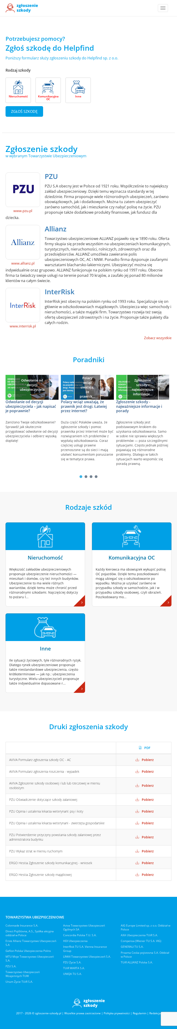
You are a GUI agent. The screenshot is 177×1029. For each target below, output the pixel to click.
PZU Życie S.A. (72, 962)
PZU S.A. (11, 966)
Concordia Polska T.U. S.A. (80, 935)
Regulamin (139, 1013)
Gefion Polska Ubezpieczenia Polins (28, 951)
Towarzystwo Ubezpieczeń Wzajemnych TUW (23, 974)
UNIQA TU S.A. (72, 974)
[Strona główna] (21, 8)
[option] (33, 410)
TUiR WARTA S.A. (74, 968)
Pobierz (147, 760)
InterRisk (59, 291)
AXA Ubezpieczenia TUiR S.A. (139, 935)
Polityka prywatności (117, 1013)
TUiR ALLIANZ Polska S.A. (137, 962)
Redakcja (155, 1013)
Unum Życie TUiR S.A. (19, 982)
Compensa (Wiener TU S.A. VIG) (141, 941)
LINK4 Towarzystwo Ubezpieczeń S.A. (87, 957)
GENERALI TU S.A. (132, 947)
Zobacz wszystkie (157, 337)
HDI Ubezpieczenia (75, 941)
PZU (51, 176)
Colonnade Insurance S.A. (22, 925)
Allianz (55, 228)
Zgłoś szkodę (24, 111)
